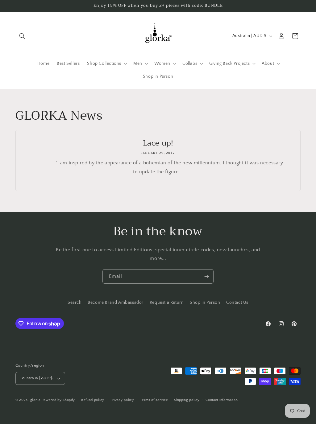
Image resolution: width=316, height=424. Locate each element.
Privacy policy (122, 400)
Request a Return (167, 302)
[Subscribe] (206, 276)
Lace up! (158, 143)
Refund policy (92, 400)
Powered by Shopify (58, 400)
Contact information (222, 400)
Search (75, 302)
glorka (35, 400)
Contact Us (237, 302)
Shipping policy (187, 400)
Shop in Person (205, 302)
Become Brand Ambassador (115, 302)
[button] (22, 36)
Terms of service (154, 400)
